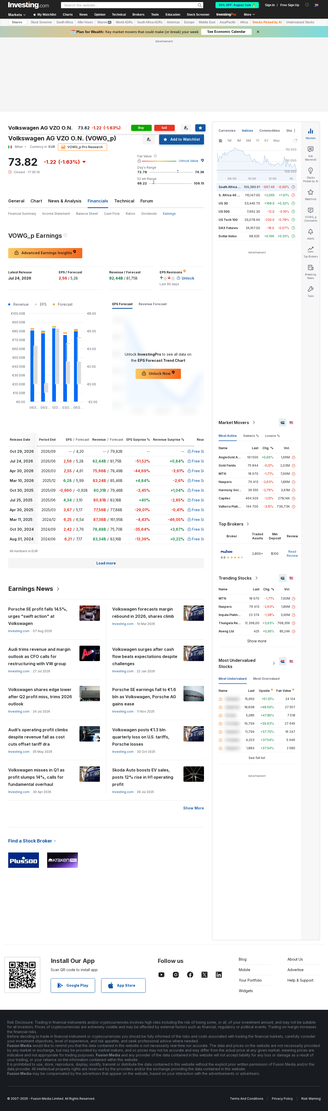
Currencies (227, 130)
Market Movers (234, 422)
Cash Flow (112, 213)
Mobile (244, 970)
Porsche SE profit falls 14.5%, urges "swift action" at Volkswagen (37, 616)
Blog (243, 959)
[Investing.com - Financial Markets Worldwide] (28, 5)
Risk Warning (311, 1098)
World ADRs (124, 22)
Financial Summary (22, 213)
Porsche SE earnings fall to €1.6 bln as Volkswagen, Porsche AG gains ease (144, 696)
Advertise (296, 970)
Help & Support (300, 980)
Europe (189, 22)
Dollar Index (228, 236)
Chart (36, 200)
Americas (173, 22)
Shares (17, 22)
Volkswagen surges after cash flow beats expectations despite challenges (144, 656)
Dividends (149, 213)
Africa (244, 22)
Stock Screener (198, 14)
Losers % (272, 436)
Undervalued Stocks (300, 22)
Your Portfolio (250, 980)
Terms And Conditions (246, 1098)
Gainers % (251, 436)
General (16, 200)
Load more (106, 563)
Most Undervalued (233, 679)
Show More (193, 808)
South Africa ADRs (149, 22)
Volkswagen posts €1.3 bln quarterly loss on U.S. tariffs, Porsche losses (140, 737)
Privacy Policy (282, 1098)
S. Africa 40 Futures (234, 195)
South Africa (64, 22)
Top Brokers (231, 524)
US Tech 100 (228, 220)
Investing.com (18, 631)
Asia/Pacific (228, 22)
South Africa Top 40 (234, 187)
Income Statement (56, 213)
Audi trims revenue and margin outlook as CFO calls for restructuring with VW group (39, 656)
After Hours (85, 22)
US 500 (224, 211)
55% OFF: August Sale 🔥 (237, 5)
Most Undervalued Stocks (237, 663)
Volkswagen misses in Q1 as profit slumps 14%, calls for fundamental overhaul (36, 777)
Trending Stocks (235, 578)
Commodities (269, 130)
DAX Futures (228, 228)
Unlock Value (188, 161)
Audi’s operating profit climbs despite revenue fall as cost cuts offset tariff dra (38, 737)
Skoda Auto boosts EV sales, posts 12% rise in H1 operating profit (142, 777)
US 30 (223, 203)
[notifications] (307, 4)
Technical (124, 200)
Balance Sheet (87, 213)
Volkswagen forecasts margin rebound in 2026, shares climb (143, 612)
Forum (146, 200)
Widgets (246, 991)
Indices (247, 130)
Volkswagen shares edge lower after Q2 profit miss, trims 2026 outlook (40, 696)
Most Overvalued (266, 679)
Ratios (130, 213)
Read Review (292, 554)
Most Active (228, 436)
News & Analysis (64, 200)
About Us (295, 959)
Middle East (207, 22)
